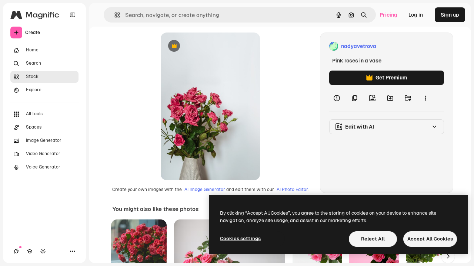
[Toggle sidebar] (73, 15)
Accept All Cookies (430, 239)
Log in (415, 14)
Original (208, 46)
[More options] (425, 98)
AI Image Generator (204, 189)
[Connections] (16, 251)
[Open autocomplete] (114, 15)
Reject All (373, 239)
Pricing (388, 14)
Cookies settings (240, 238)
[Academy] (30, 251)
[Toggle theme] (43, 251)
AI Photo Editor (292, 189)
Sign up (450, 14)
